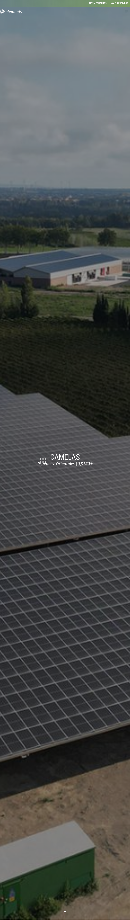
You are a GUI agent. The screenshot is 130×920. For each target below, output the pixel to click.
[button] (126, 12)
